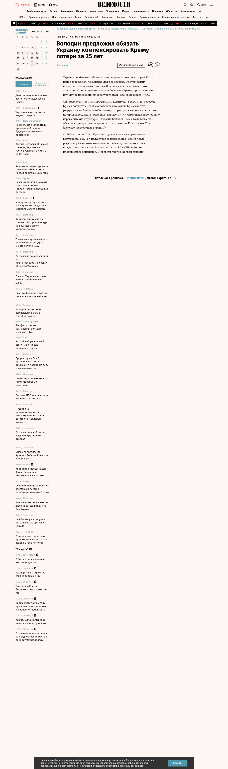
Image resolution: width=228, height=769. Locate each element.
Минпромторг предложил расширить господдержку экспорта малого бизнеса (31, 205)
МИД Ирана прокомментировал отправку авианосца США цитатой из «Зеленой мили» (30, 415)
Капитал (121, 17)
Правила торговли (39, 17)
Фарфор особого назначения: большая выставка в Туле (28, 329)
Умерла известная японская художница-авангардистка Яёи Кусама (32, 506)
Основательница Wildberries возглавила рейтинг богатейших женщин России (32, 489)
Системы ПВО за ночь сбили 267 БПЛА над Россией (32, 397)
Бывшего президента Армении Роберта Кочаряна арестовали (32, 455)
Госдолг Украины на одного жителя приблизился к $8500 (32, 279)
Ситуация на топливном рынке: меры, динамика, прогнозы (175, 28)
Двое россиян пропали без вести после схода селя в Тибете (31, 99)
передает (135, 94)
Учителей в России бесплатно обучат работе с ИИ (32, 589)
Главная (61, 36)
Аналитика (107, 17)
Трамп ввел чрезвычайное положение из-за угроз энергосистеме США (31, 242)
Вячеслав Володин (105, 86)
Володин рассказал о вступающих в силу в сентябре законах (28, 313)
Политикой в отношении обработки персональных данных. (111, 765)
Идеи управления (62, 17)
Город (78, 17)
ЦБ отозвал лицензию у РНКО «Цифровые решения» (30, 382)
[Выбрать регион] (185, 5)
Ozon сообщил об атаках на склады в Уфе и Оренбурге (32, 295)
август (40, 31)
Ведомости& (91, 17)
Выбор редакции (65, 28)
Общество (171, 11)
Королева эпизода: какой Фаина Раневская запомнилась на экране (31, 472)
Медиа (125, 11)
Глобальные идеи (36, 11)
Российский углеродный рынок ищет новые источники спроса (30, 345)
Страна (132, 17)
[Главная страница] (114, 5)
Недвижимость (141, 11)
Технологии (112, 11)
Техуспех (198, 17)
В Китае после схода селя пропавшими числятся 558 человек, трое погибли (31, 539)
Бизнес (53, 11)
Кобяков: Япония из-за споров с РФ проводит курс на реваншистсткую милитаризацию (32, 224)
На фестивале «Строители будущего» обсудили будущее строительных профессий (31, 129)
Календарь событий (22, 31)
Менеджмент (188, 11)
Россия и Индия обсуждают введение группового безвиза (32, 435)
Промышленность (149, 17)
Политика (157, 11)
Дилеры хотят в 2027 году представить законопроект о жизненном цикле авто (32, 606)
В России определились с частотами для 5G (31, 561)
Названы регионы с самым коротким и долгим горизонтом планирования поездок (32, 187)
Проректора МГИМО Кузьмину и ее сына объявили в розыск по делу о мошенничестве (32, 363)
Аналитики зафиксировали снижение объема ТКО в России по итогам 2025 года (32, 169)
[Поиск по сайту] (191, 5)
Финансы (81, 11)
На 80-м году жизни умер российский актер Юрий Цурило (30, 522)
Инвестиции (96, 11)
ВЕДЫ (22, 17)
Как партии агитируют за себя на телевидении (30, 574)
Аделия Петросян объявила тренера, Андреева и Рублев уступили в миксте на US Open (32, 149)
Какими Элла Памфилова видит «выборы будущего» (31, 621)
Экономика (67, 11)
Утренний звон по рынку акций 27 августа (30, 114)
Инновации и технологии (176, 17)
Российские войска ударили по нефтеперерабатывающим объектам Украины (32, 261)
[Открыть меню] (211, 5)
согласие (91, 763)
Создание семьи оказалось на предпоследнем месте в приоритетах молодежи (31, 636)
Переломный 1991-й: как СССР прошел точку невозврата (109, 28)
